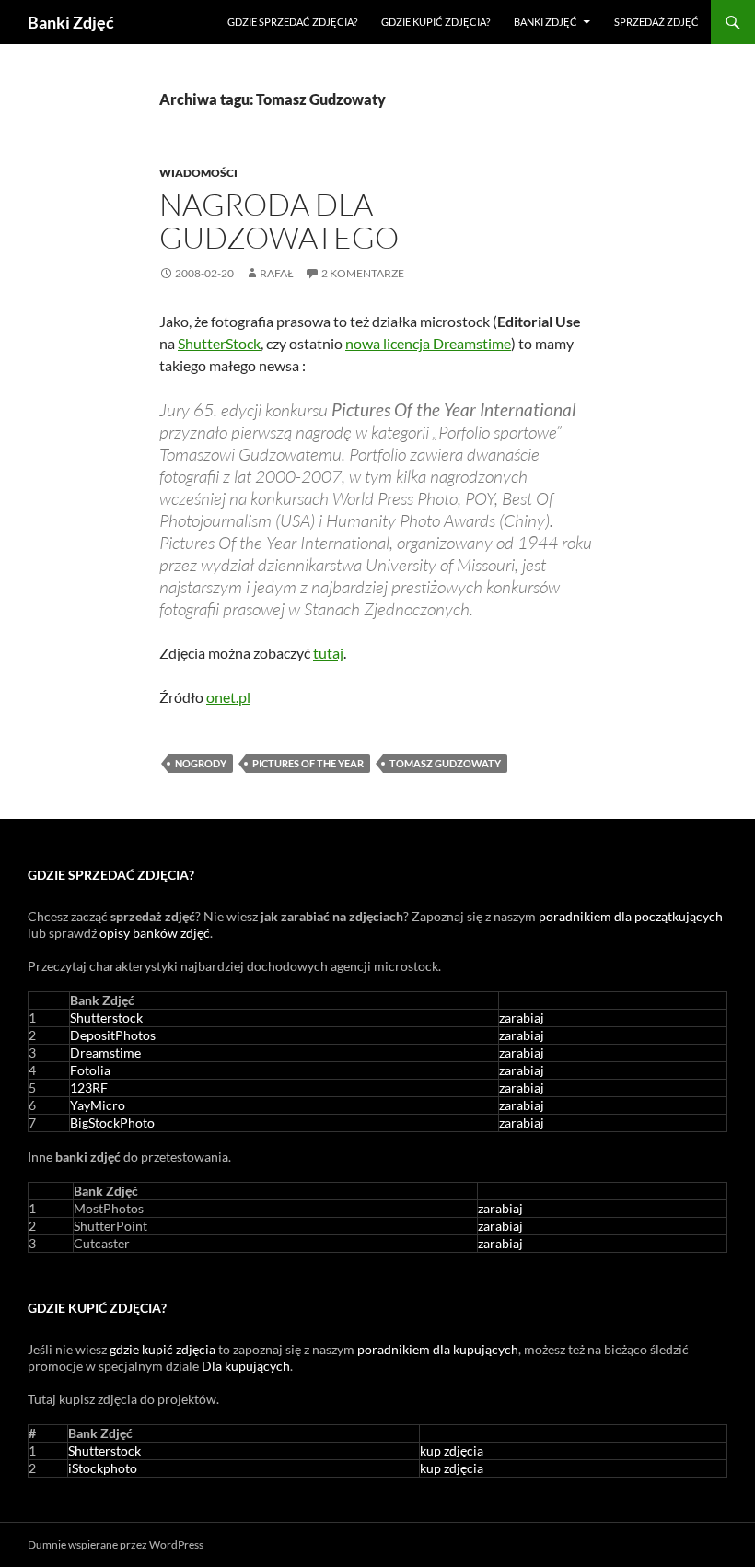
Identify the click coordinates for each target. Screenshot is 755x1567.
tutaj (328, 652)
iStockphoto (102, 1468)
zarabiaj (521, 1017)
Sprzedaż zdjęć (656, 22)
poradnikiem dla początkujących (631, 916)
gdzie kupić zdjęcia (162, 1349)
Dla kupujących (246, 1366)
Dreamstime (105, 1052)
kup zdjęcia (451, 1450)
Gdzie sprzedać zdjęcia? (292, 22)
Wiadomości (198, 173)
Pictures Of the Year (308, 763)
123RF (89, 1087)
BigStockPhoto (112, 1122)
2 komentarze (362, 273)
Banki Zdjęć (71, 22)
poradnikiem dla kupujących (437, 1349)
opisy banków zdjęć (154, 933)
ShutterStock (219, 343)
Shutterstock (106, 1017)
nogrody (200, 763)
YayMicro (97, 1105)
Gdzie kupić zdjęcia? (435, 22)
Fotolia (90, 1070)
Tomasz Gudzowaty (445, 763)
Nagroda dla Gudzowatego (279, 220)
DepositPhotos (113, 1035)
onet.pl (228, 697)
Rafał (277, 273)
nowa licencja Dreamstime (428, 343)
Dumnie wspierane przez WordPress (115, 1544)
